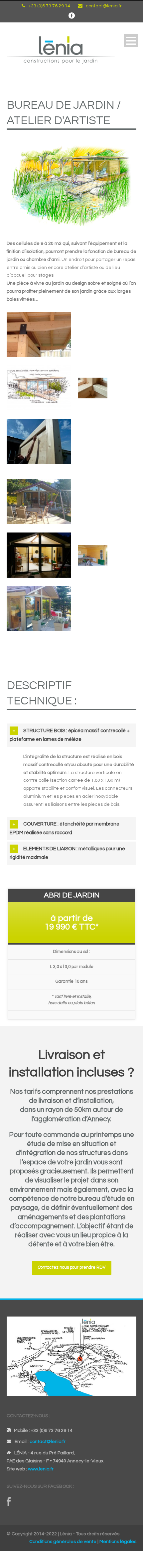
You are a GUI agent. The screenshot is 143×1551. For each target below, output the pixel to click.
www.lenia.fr (41, 1469)
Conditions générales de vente (62, 1541)
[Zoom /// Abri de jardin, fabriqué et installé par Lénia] (42, 336)
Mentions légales (117, 1541)
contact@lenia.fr (104, 6)
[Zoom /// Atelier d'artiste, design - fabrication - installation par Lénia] (42, 504)
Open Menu (131, 40)
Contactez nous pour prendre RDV (71, 1267)
